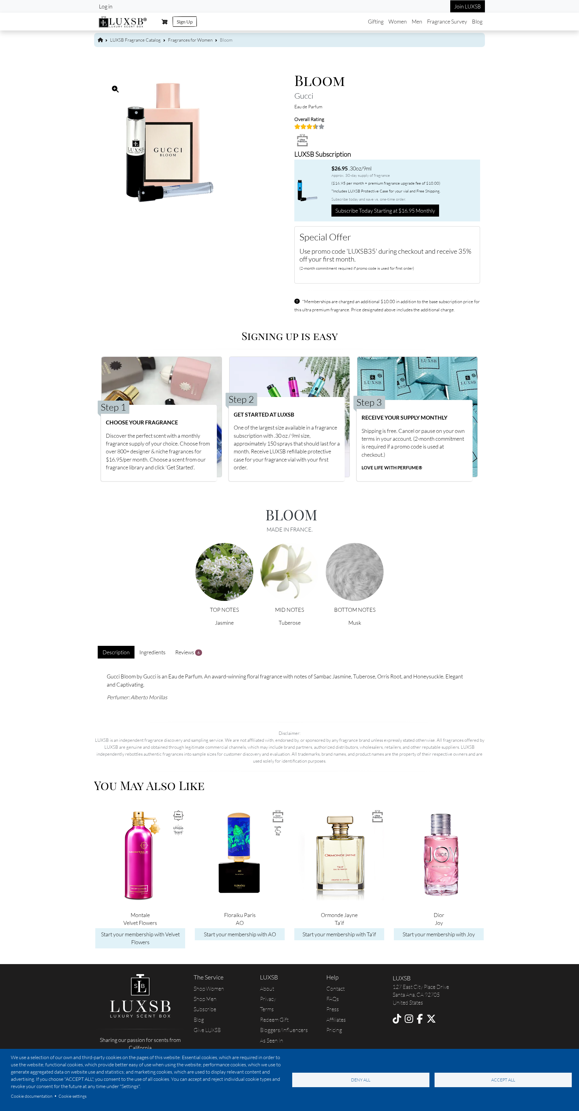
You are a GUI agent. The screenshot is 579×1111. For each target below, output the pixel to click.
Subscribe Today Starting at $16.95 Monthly (385, 210)
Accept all (503, 1079)
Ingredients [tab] (152, 652)
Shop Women (209, 988)
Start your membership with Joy (439, 934)
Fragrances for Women (190, 40)
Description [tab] (116, 652)
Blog (477, 21)
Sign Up (185, 21)
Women (397, 21)
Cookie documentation (31, 1096)
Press (332, 1009)
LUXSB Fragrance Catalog (135, 40)
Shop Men (205, 998)
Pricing (334, 1030)
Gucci (303, 95)
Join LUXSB (467, 6)
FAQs (332, 998)
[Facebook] (420, 1018)
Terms (267, 1009)
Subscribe (205, 1009)
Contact (335, 988)
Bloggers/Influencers (284, 1030)
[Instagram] (409, 1018)
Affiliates (336, 1019)
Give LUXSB (207, 1030)
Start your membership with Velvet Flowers (140, 938)
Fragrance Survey (447, 21)
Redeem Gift (274, 1019)
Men (417, 21)
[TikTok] (397, 1018)
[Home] (123, 21)
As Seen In (271, 1040)
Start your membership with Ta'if (339, 934)
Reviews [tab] (187, 652)
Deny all (360, 1079)
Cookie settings (73, 1096)
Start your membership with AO (240, 934)
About (267, 988)
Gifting (376, 21)
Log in (105, 6)
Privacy (268, 998)
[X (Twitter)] (431, 1018)
